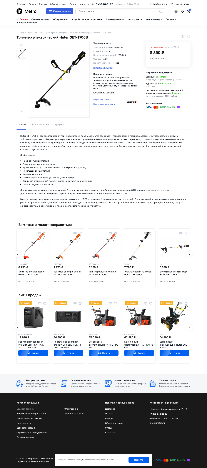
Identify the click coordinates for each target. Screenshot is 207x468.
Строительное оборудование (32, 432)
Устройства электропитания (32, 413)
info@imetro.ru (160, 4)
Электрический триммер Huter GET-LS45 (173, 273)
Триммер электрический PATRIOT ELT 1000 (31, 273)
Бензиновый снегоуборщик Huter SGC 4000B (173, 344)
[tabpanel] (103, 172)
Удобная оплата (167, 380)
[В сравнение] (182, 37)
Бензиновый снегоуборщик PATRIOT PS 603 (139, 344)
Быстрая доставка (35, 380)
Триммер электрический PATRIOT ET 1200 (67, 273)
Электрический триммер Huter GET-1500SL (137, 273)
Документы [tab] (61, 124)
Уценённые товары (74, 413)
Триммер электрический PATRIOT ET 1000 (102, 273)
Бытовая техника (26, 437)
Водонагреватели (26, 428)
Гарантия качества (81, 380)
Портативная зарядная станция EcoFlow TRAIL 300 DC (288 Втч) (31, 344)
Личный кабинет (182, 4)
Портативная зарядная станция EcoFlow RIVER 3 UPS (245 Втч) (67, 344)
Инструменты (24, 423)
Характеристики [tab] (41, 124)
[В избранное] (188, 37)
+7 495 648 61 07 (104, 4)
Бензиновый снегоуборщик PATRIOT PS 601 (103, 344)
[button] (21, 45)
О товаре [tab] (21, 124)
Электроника (71, 409)
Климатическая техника (29, 418)
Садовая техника (26, 409)
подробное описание (103, 92)
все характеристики (103, 67)
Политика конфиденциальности (33, 461)
